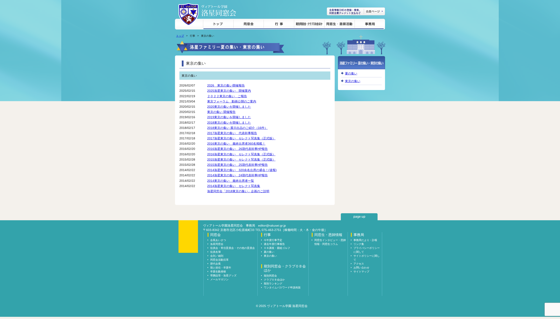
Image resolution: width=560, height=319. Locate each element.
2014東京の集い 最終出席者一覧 (230, 180)
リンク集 (359, 244)
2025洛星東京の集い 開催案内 (229, 90)
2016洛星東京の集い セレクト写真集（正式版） (241, 154)
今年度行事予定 (273, 240)
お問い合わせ (361, 267)
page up (359, 216)
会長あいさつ (218, 240)
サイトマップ (361, 271)
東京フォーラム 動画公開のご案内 (231, 101)
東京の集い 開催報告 (221, 112)
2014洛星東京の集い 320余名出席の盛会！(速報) (242, 170)
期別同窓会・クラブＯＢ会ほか (309, 24)
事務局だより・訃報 (365, 240)
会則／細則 (216, 255)
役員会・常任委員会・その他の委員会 (232, 248)
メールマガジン (219, 279)
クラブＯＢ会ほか (274, 279)
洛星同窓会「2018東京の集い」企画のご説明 (238, 191)
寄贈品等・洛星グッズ (223, 275)
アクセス (359, 263)
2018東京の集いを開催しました (229, 122)
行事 (279, 24)
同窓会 (248, 24)
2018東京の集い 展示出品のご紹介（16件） (237, 128)
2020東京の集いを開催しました (229, 106)
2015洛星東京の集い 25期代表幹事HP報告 (237, 164)
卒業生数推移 (218, 271)
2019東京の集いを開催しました (229, 117)
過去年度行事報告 (274, 244)
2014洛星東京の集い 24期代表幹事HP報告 (237, 175)
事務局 (369, 24)
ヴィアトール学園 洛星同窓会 (218, 10)
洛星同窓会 (216, 244)
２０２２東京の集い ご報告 (227, 96)
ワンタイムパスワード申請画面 (282, 287)
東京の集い (352, 81)
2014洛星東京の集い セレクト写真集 (233, 186)
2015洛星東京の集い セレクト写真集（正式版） (241, 159)
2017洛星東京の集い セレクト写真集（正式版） (241, 138)
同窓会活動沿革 (219, 259)
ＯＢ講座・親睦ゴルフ (277, 248)
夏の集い (351, 73)
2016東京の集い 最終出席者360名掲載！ (236, 143)
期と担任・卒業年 (220, 267)
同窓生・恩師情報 (339, 24)
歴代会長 (215, 263)
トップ (218, 24)
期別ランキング (273, 283)
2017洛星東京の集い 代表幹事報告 (232, 133)
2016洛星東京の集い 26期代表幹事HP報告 (237, 149)
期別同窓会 (270, 275)
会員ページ (356, 11)
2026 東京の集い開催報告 (226, 85)
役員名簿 (215, 251)
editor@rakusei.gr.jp (272, 225)
